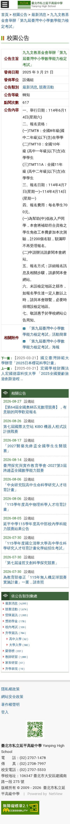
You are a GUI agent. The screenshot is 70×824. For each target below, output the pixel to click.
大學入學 (19, 645)
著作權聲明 (10, 704)
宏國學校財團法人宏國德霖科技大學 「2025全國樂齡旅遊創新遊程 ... (35, 373)
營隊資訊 (16, 615)
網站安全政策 (12, 696)
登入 (5, 712)
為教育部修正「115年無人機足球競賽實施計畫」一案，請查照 (35, 579)
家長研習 (14, 662)
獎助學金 (15, 621)
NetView (55, 794)
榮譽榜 (14, 651)
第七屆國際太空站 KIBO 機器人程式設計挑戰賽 (35, 429)
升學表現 (14, 669)
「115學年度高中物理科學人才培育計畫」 (35, 507)
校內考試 (15, 627)
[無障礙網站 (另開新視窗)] (35, 808)
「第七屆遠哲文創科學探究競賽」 (31, 563)
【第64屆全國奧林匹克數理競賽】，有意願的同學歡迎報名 (35, 409)
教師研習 (16, 657)
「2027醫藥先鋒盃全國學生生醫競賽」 (35, 448)
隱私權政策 (10, 689)
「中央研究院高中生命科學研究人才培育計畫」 (35, 487)
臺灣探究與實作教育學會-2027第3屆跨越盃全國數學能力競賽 (35, 468)
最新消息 (16, 603)
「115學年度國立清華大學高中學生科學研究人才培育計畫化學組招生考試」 (35, 545)
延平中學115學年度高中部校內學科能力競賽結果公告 (35, 526)
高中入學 (18, 639)
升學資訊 (15, 633)
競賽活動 (16, 609)
